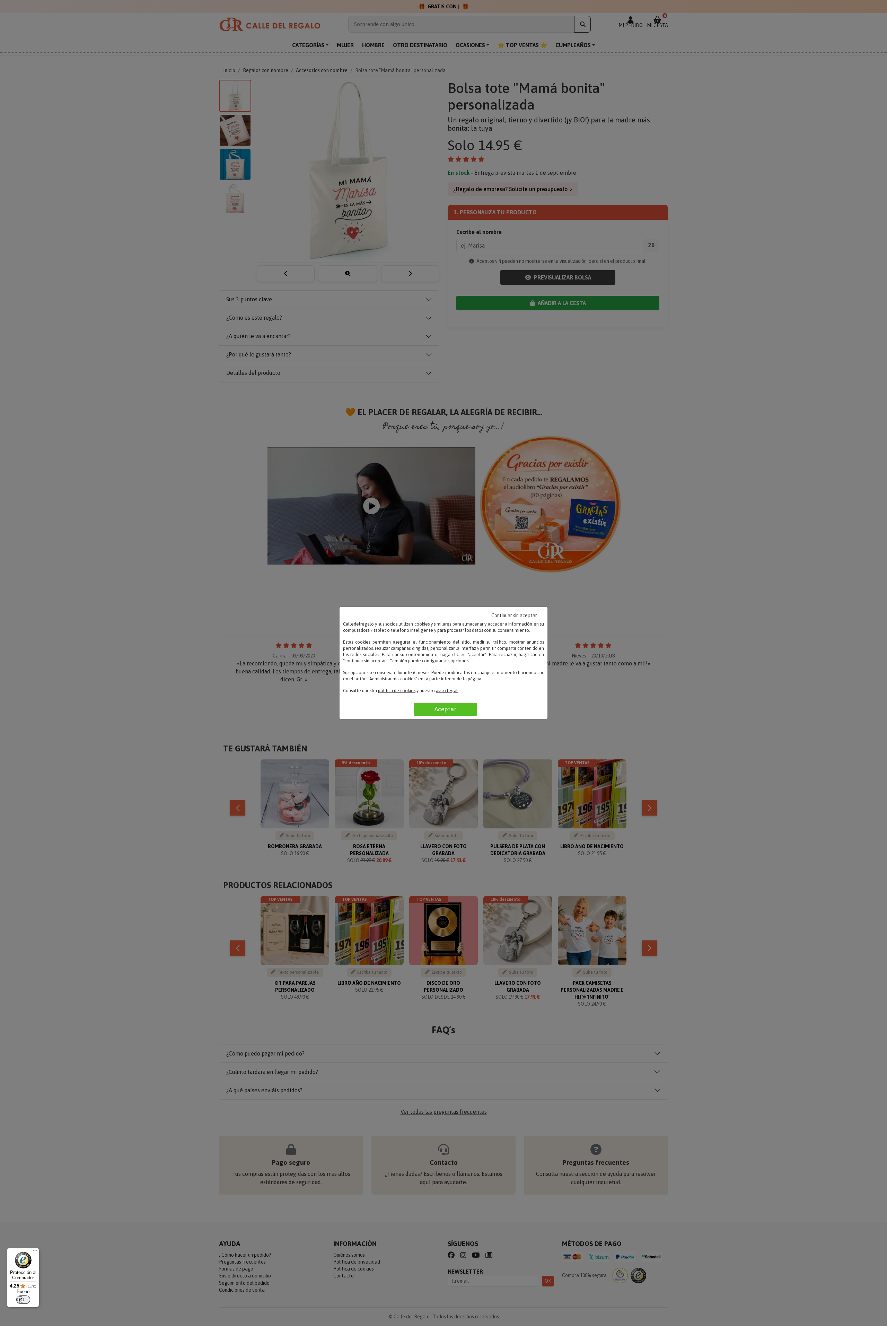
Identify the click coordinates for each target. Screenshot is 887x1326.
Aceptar (445, 709)
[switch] (23, 1299)
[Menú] (35, 1252)
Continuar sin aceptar (514, 615)
